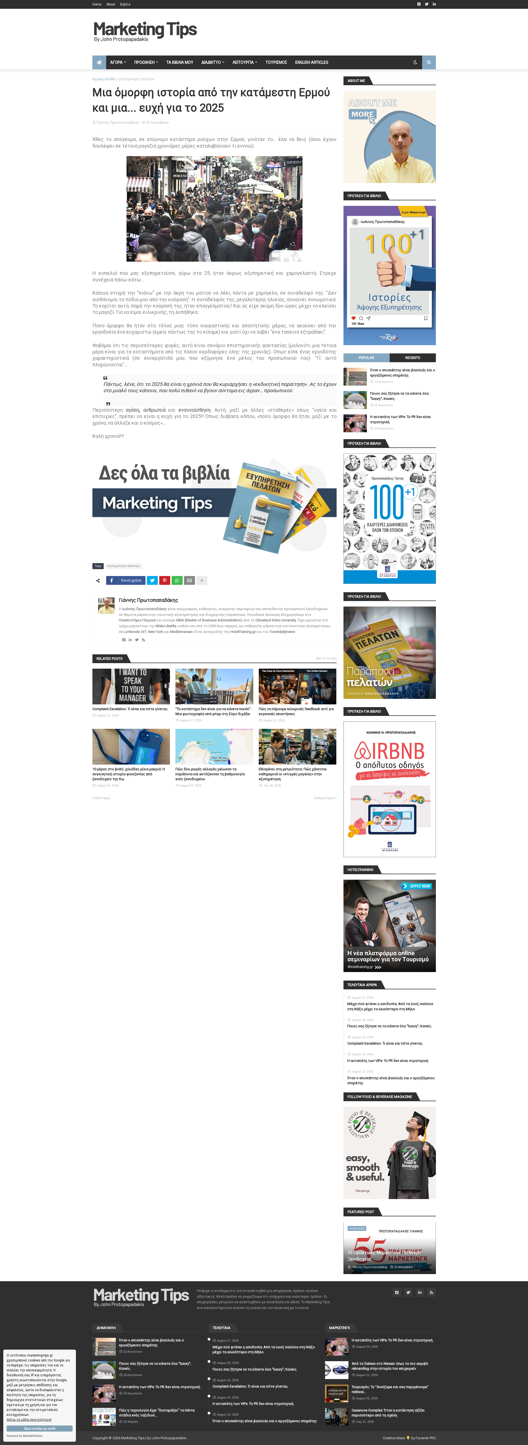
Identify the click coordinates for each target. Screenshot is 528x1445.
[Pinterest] (164, 580)
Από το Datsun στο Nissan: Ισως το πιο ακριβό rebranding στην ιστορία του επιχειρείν (390, 1366)
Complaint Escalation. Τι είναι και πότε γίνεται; (130, 709)
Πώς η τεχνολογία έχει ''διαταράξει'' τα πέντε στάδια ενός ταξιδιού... (157, 1412)
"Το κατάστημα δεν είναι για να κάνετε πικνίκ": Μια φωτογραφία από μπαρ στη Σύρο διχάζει (213, 711)
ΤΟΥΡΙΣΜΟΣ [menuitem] (276, 62)
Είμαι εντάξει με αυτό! (39, 1428)
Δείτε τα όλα (326, 658)
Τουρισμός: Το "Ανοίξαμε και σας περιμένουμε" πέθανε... (390, 1389)
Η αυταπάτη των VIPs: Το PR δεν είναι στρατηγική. (400, 419)
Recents (412, 358)
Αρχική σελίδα (103, 79)
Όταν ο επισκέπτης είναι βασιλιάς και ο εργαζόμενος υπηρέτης (402, 372)
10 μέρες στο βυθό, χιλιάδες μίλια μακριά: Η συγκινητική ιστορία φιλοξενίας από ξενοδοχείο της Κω (128, 774)
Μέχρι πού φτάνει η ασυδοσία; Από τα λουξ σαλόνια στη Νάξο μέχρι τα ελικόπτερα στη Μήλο (390, 1006)
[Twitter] (152, 580)
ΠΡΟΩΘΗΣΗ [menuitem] (144, 62)
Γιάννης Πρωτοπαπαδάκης (148, 600)
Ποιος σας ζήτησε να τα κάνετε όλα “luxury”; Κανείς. (399, 395)
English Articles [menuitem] (311, 62)
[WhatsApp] (177, 580)
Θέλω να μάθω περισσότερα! (29, 1420)
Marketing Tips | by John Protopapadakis (153, 1438)
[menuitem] (99, 62)
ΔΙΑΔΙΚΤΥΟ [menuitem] (211, 62)
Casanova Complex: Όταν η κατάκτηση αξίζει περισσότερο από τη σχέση (388, 1412)
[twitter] (137, 640)
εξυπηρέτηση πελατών (137, 79)
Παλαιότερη (324, 798)
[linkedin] (130, 640)
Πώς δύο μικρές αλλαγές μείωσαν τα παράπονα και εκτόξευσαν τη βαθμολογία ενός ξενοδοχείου (210, 774)
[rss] (143, 640)
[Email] (189, 580)
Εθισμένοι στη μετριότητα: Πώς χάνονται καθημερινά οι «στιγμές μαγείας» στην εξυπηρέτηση (293, 774)
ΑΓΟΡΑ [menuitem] (116, 62)
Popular (366, 358)
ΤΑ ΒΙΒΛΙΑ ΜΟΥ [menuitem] (179, 62)
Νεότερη (102, 798)
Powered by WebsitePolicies (24, 1435)
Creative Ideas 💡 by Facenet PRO (409, 1438)
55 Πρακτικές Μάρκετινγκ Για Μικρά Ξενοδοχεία (384, 1255)
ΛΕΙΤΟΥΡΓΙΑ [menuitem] (243, 62)
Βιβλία (125, 4)
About (110, 4)
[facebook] (123, 640)
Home (96, 4)
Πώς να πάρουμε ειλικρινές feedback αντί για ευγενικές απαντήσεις (296, 711)
